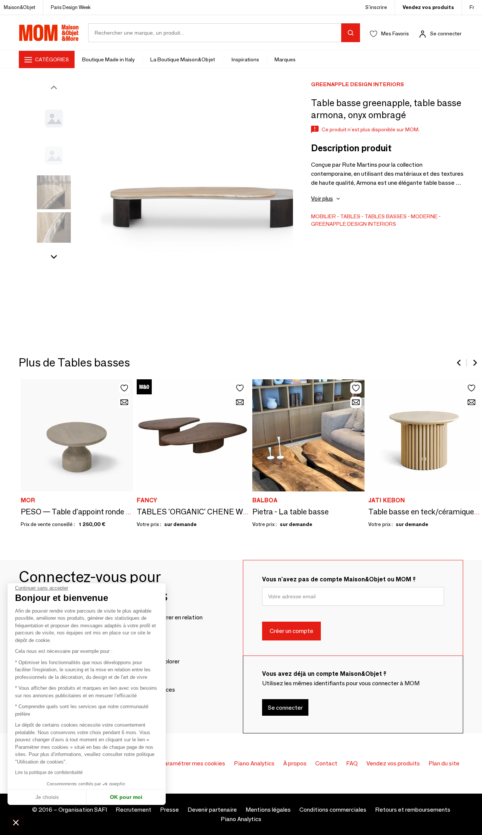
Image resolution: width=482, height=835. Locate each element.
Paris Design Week (71, 7)
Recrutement (133, 809)
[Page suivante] (474, 362)
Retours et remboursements (412, 809)
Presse (169, 809)
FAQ (352, 763)
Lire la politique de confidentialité (49, 772)
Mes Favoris (395, 33)
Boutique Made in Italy (108, 59)
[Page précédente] (459, 362)
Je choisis (47, 797)
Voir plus (322, 198)
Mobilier (323, 216)
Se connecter (446, 33)
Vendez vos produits (428, 7)
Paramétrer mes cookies (192, 763)
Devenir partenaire (212, 809)
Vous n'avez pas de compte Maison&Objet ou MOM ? (339, 579)
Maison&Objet (19, 7)
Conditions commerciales (332, 809)
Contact (326, 763)
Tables (350, 216)
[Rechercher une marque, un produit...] (350, 32)
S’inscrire (376, 7)
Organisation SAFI (82, 809)
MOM (49, 33)
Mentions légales (268, 809)
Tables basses (386, 216)
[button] (16, 822)
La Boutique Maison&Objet (183, 59)
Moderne (424, 216)
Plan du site (444, 763)
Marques (285, 59)
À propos (295, 763)
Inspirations (245, 59)
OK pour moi (126, 797)
